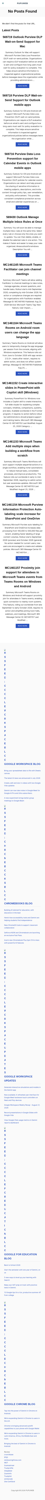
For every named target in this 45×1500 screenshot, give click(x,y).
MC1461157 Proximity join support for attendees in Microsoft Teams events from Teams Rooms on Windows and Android (22, 577)
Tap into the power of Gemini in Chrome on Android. (20, 1412)
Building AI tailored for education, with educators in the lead (19, 911)
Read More (23, 86)
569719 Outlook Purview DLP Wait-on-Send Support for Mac (22, 41)
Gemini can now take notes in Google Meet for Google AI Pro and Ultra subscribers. (22, 791)
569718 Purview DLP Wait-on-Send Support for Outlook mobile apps (22, 100)
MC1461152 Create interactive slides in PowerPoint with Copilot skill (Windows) (22, 388)
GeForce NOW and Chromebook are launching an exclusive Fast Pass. (22, 934)
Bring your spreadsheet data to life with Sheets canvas (22, 772)
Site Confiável (9, 1482)
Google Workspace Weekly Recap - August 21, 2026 (22, 1106)
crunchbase (8, 1455)
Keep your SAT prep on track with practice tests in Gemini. (20, 1286)
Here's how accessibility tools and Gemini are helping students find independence (21, 919)
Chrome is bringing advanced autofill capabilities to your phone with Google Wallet (21, 1427)
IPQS (6, 1457)
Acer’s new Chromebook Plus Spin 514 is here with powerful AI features (21, 941)
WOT (6, 1463)
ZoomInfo (8, 1474)
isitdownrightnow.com (12, 1460)
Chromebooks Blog (18, 903)
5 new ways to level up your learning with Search (20, 1278)
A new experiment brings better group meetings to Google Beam (19, 799)
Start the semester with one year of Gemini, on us (22, 1271)
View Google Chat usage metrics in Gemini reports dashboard (20, 1121)
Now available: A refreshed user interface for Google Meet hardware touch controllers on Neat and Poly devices (21, 1097)
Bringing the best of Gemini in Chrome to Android (20, 1445)
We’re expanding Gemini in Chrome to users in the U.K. (22, 1419)
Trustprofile (8, 1468)
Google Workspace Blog (22, 764)
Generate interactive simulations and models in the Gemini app (22, 1088)
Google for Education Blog (20, 1256)
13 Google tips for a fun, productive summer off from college (22, 1293)
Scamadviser (9, 1465)
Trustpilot (8, 1476)
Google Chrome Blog (19, 1404)
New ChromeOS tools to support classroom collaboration (21, 926)
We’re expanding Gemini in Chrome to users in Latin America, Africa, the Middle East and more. (22, 1436)
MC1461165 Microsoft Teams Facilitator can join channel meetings (22, 269)
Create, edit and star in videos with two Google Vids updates (22, 784)
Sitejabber (8, 1471)
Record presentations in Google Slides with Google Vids (20, 1114)
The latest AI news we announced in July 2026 (22, 778)
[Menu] (3, 3)
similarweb (8, 1479)
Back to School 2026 (12, 1265)
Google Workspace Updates (18, 1078)
